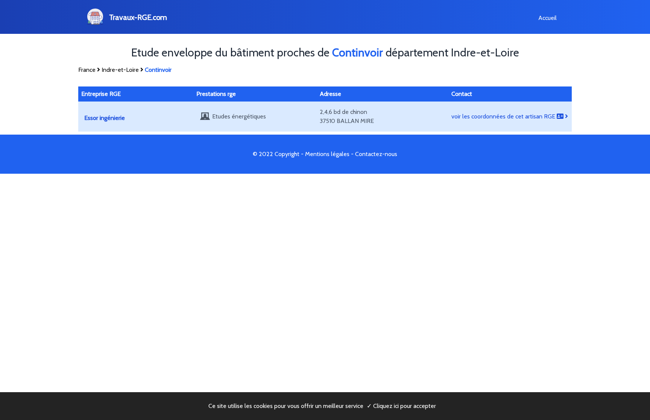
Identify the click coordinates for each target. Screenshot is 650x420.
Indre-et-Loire (120, 69)
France (87, 69)
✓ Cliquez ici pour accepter (401, 405)
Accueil (547, 17)
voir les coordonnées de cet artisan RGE (504, 116)
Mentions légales (327, 154)
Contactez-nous (376, 154)
